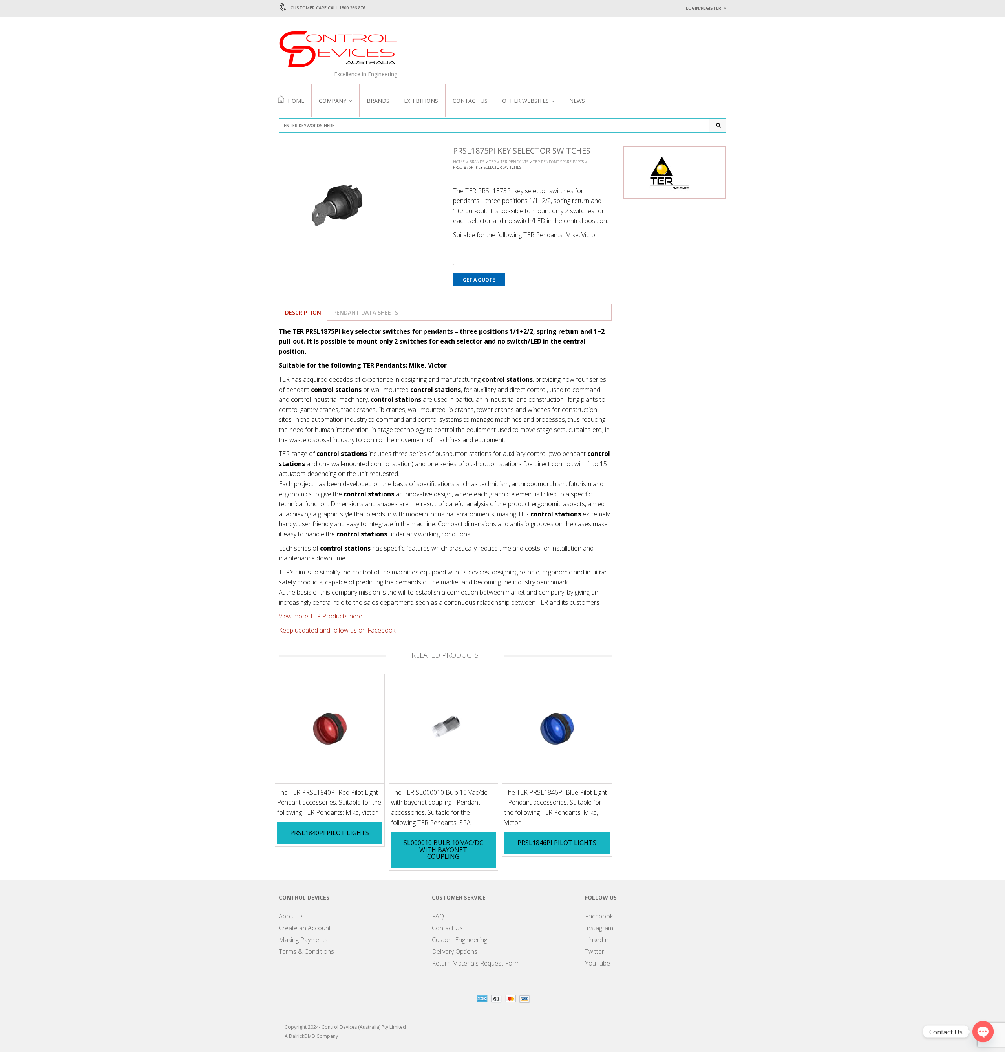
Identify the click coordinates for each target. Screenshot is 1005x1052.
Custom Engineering (459, 939)
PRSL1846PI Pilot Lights (556, 842)
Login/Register (703, 8)
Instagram (599, 928)
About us (291, 916)
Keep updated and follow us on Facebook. (338, 630)
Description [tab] (303, 312)
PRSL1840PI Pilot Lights (329, 833)
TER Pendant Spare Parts (558, 162)
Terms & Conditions (306, 951)
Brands (378, 100)
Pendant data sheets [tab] (365, 312)
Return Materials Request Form (476, 963)
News (577, 100)
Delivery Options (454, 951)
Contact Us (470, 100)
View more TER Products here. (321, 616)
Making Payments (303, 939)
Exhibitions (421, 100)
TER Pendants (514, 162)
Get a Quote (479, 279)
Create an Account (305, 928)
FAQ (438, 916)
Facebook (599, 916)
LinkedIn (596, 939)
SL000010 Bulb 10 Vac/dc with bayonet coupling (443, 849)
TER (492, 162)
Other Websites (525, 100)
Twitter (594, 951)
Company (332, 100)
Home (296, 100)
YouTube (597, 963)
